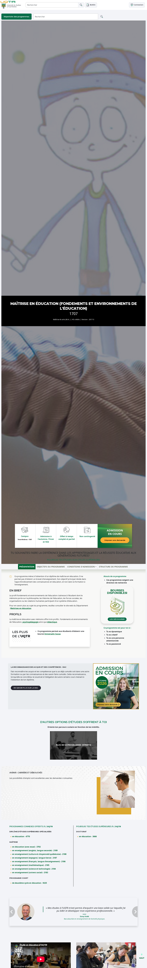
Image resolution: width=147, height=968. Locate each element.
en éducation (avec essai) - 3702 (26, 847)
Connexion (138, 5)
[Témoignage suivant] (128, 913)
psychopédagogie (30, 622)
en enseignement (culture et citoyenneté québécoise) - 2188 (39, 854)
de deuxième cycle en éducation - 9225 (29, 883)
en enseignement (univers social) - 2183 (30, 872)
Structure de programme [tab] (113, 566)
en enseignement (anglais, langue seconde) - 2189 (35, 850)
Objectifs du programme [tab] (51, 566)
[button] (91, 4)
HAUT (141, 958)
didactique (52, 622)
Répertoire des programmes (16, 16)
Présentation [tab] (26, 566)
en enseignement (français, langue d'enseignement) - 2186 (38, 861)
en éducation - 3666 (88, 836)
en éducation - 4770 (21, 836)
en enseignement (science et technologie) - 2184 (34, 869)
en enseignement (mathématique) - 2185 (30, 865)
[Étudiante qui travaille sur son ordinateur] (116, 686)
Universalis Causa (52, 634)
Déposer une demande (115, 540)
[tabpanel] (73, 613)
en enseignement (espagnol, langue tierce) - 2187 (34, 858)
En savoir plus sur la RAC (26, 688)
